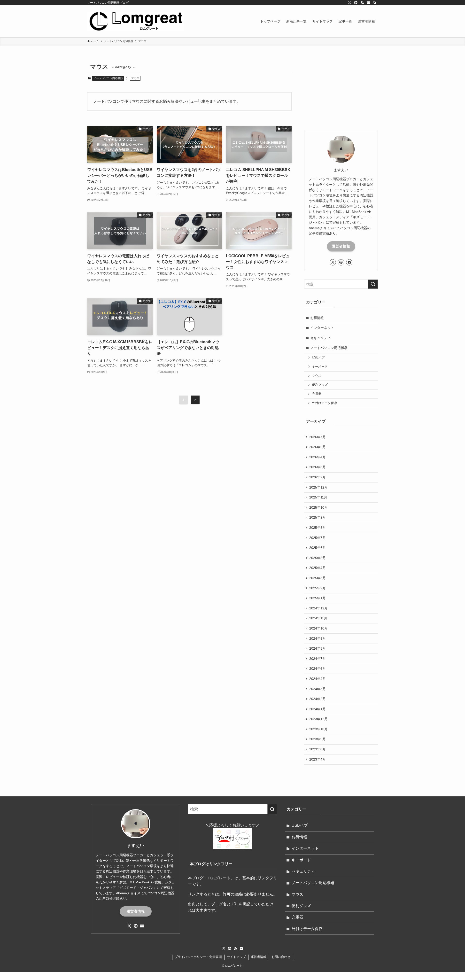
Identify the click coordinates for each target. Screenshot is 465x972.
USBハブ (318, 357)
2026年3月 (317, 467)
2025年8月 (317, 527)
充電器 (316, 394)
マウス (316, 375)
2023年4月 (317, 759)
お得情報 (317, 318)
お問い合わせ (280, 957)
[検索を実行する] (373, 284)
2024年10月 (318, 628)
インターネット (322, 328)
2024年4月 (317, 679)
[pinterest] (356, 2)
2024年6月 (317, 668)
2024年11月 (318, 618)
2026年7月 (317, 437)
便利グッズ (320, 385)
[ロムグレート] (135, 21)
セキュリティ (320, 338)
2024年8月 (317, 648)
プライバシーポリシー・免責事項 (198, 957)
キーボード (320, 366)
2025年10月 (318, 507)
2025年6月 (317, 548)
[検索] (375, 2)
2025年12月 (318, 487)
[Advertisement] (341, 91)
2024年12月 (318, 608)
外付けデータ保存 (324, 403)
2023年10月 (318, 729)
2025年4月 (317, 568)
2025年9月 (317, 517)
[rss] (362, 2)
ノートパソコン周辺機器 (108, 78)
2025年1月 (317, 598)
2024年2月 (317, 699)
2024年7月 (317, 659)
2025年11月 (318, 497)
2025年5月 (317, 558)
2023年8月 (317, 749)
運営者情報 (341, 246)
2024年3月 (317, 689)
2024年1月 (317, 709)
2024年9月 (317, 638)
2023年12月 (318, 719)
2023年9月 (317, 739)
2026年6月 (317, 447)
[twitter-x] (349, 2)
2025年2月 (317, 588)
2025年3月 (317, 578)
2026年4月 (317, 457)
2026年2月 (317, 477)
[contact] (368, 2)
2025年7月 (317, 538)
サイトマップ (236, 957)
